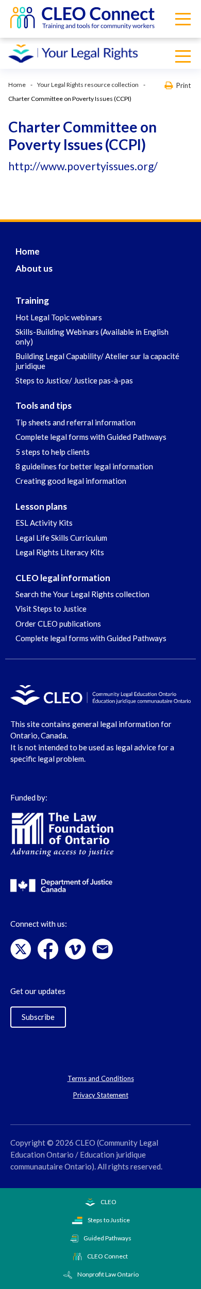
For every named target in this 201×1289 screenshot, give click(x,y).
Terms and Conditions (101, 1078)
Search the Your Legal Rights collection (82, 594)
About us (34, 268)
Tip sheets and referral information (75, 422)
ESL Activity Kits (44, 522)
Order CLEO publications (58, 623)
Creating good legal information (70, 480)
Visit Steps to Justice (51, 608)
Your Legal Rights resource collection (88, 84)
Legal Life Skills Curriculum (61, 537)
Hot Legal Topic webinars (58, 317)
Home (17, 84)
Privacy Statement (100, 1095)
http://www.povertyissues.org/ (83, 165)
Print (183, 85)
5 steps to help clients (52, 451)
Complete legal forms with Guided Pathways (90, 436)
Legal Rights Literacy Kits (59, 552)
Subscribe (38, 1016)
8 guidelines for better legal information (84, 466)
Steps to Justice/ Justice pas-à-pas (74, 380)
